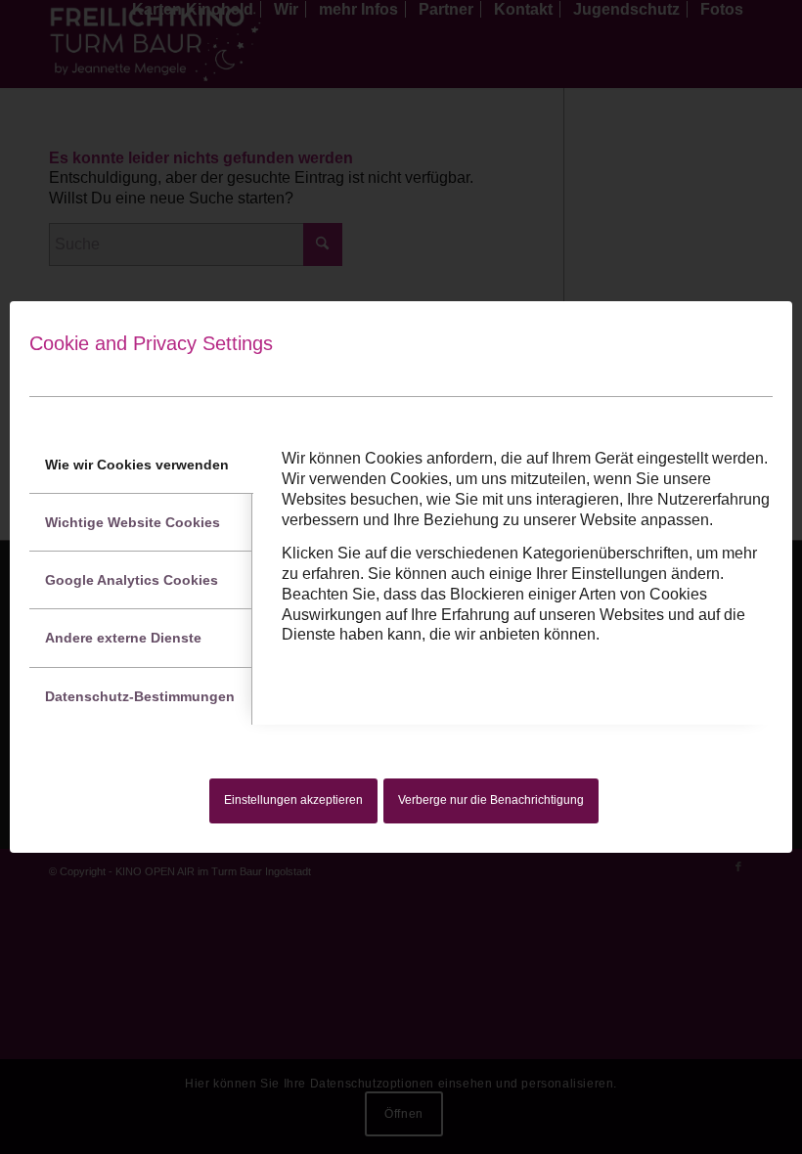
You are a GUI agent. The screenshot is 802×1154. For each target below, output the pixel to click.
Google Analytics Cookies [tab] (131, 580)
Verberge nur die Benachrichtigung (491, 800)
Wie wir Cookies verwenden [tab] (137, 464)
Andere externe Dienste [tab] (123, 637)
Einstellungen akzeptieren (293, 800)
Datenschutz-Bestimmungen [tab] (140, 696)
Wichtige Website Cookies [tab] (132, 522)
